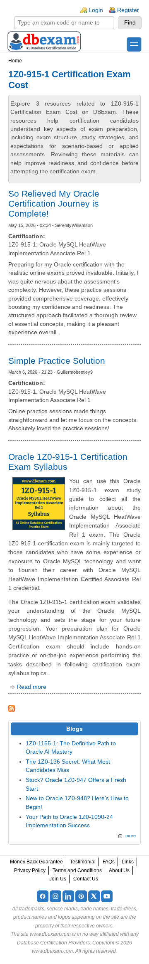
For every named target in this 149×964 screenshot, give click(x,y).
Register (128, 10)
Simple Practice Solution (56, 360)
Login (96, 10)
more (130, 835)
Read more (31, 687)
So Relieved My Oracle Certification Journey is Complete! (53, 203)
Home (15, 60)
